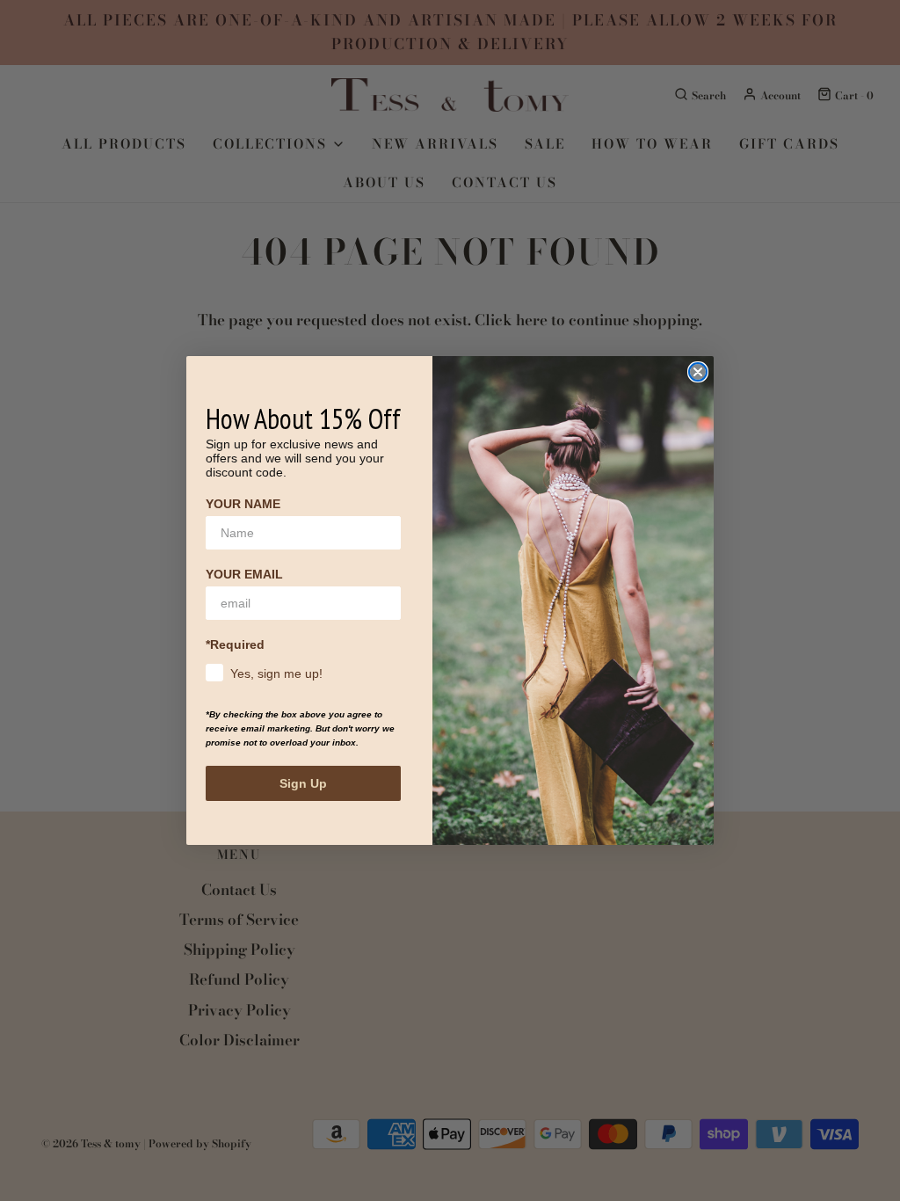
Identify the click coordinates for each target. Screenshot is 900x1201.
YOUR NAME (243, 504)
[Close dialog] (698, 372)
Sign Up (303, 783)
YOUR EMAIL (244, 574)
